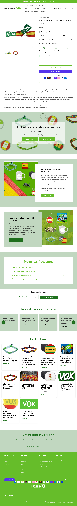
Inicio (5, 459)
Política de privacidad (45, 459)
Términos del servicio (68, 501)
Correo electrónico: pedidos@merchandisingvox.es (65, 459)
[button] (65, 8)
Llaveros (23, 461)
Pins (22, 472)
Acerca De (6, 464)
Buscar (6, 461)
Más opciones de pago (55, 75)
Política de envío (50, 502)
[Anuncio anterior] (4, 1)
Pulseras (23, 459)
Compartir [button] (43, 82)
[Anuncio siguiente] (72, 1)
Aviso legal (42, 464)
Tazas (22, 469)
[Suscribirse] (50, 446)
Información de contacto (61, 502)
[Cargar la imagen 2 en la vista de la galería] (15, 53)
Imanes (23, 464)
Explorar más (47, 139)
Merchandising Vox (24, 501)
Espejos (23, 467)
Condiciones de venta (45, 467)
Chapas (23, 474)
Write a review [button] (48, 297)
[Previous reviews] (3, 322)
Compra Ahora (29, 139)
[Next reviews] (73, 322)
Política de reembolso (57, 501)
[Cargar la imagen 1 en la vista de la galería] (7, 53)
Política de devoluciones (45, 461)
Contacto (6, 467)
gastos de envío (55, 25)
